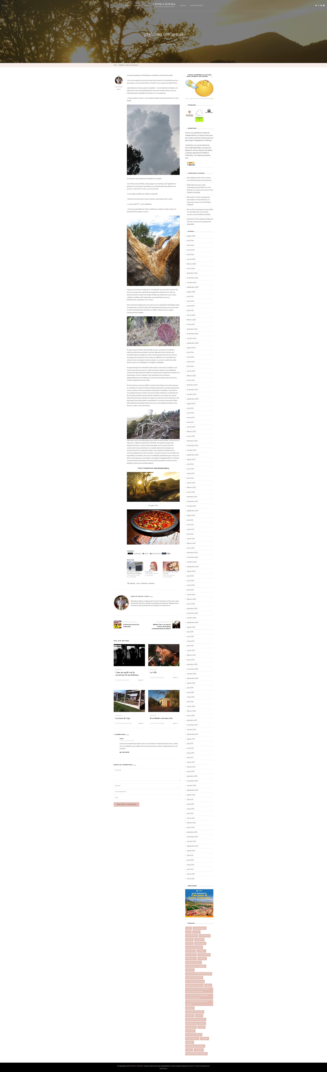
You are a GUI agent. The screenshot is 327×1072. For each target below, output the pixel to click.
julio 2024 (190, 352)
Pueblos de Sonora (194, 1034)
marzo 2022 (191, 483)
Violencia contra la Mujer (196, 1053)
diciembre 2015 (192, 832)
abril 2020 (190, 590)
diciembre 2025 (192, 273)
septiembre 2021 (192, 511)
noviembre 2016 (192, 781)
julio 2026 (190, 240)
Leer (139, 680)
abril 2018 (190, 701)
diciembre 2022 (192, 441)
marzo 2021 (191, 538)
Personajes (191, 1027)
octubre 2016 (191, 785)
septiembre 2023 (193, 399)
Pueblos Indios (192, 1038)
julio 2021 (190, 520)
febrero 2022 (191, 487)
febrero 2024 (191, 375)
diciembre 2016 (192, 776)
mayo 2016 (190, 809)
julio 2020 (190, 576)
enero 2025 (191, 324)
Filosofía (201, 951)
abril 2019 (190, 646)
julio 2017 (190, 743)
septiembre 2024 (193, 343)
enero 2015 (190, 878)
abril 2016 (190, 813)
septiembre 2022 (193, 455)
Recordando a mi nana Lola (161, 718)
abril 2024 (190, 366)
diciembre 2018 (192, 664)
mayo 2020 (191, 585)
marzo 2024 (191, 371)
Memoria (190, 1008)
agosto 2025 (191, 292)
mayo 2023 (191, 417)
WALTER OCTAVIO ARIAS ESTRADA (199, 219)
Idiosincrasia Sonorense (196, 966)
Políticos (190, 1030)
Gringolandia (204, 954)
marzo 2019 (191, 650)
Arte (188, 928)
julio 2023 (190, 408)
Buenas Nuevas (199, 928)
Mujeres (190, 1015)
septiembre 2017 (192, 734)
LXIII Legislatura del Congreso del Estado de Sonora (198, 990)
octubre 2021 (191, 506)
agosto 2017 (191, 739)
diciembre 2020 (192, 552)
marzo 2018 (191, 706)
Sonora (189, 1042)
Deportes (199, 939)
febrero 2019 (191, 655)
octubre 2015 (191, 841)
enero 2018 (191, 715)
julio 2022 (190, 464)
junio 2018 (190, 692)
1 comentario (172, 44)
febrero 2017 (191, 767)
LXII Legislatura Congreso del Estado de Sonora (197, 997)
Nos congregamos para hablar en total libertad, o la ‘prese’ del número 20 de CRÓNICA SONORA (200, 212)
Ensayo (189, 943)
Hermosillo (191, 958)
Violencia (198, 1050)
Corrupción (204, 935)
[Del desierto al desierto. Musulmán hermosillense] (135, 566)
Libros (208, 985)
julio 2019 (190, 632)
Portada (126, 5)
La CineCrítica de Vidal (195, 981)
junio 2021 (190, 524)
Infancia (190, 970)
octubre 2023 (191, 394)
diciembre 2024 (192, 329)
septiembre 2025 (192, 287)
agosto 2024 (191, 347)
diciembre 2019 (192, 608)
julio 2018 (190, 688)
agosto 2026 (191, 236)
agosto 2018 (191, 683)
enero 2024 (191, 380)
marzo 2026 (191, 259)
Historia (202, 958)
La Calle (153, 672)
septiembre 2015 (192, 846)
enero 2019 (190, 660)
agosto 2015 (191, 850)
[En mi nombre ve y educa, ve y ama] (171, 566)
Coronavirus (191, 935)
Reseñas (204, 1038)
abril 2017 (190, 757)
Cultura (146, 5)
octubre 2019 (191, 618)
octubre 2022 (191, 450)
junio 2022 (190, 469)
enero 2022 (191, 492)
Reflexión (151, 583)
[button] (189, 113)
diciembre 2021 (192, 497)
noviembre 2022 (192, 445)
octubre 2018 (191, 674)
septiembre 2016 (192, 790)
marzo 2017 (191, 762)
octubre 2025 (191, 282)
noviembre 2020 (192, 557)
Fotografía (191, 954)
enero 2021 (190, 548)
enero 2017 (190, 771)
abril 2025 (190, 310)
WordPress (163, 1068)
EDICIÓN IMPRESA (196, 5)
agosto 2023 (191, 403)
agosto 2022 (191, 459)
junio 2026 (190, 245)
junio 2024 (190, 357)
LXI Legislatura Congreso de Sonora (197, 1003)
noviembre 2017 (192, 725)
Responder (125, 752)
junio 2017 (190, 748)
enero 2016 (190, 827)
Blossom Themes (194, 1066)
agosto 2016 (191, 795)
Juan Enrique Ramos (119, 88)
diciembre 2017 (192, 720)
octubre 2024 (191, 338)
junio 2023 (190, 413)
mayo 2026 (190, 250)
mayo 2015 (190, 865)
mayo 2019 (190, 641)
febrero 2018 (191, 711)
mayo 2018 (190, 697)
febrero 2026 (191, 264)
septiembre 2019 (192, 622)
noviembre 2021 (192, 501)
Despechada (148, 572)
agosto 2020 (191, 571)
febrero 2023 (191, 431)
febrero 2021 (191, 543)
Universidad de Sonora (195, 1046)
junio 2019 (190, 636)
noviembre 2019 (192, 613)
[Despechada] (153, 566)
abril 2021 (190, 534)
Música (199, 1015)
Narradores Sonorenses (196, 1019)
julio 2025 (190, 296)
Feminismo (190, 951)
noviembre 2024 (192, 334)
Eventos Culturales (194, 947)
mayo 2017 (190, 753)
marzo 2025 (191, 315)
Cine (188, 932)
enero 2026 (191, 268)
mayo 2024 (191, 362)
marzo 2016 (191, 818)
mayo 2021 (190, 529)
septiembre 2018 (192, 678)
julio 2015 (190, 855)
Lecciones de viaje (122, 718)
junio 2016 (190, 804)
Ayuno (138, 583)
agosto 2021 (191, 515)
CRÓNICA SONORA (164, 4)
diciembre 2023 (192, 385)
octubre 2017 (191, 729)
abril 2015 (190, 869)
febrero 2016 (191, 823)
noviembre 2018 (192, 669)
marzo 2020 (191, 594)
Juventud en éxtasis (194, 977)
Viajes (189, 1050)
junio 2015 (190, 860)
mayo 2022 (191, 473)
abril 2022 (190, 478)
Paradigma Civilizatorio (195, 1023)
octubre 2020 (191, 562)
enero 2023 (191, 436)
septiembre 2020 (193, 566)
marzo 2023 (191, 427)
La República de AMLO (194, 985)
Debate (189, 939)
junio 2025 (190, 301)
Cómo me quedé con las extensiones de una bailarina (126, 673)
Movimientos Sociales (195, 1011)
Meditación (144, 583)
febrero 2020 (191, 599)
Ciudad (196, 932)
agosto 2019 (191, 627)
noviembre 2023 (192, 389)
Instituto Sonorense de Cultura (198, 973)
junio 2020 (190, 580)
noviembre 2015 (192, 837)
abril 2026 (190, 254)
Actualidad (136, 5)
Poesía (201, 1027)
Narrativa (183, 5)
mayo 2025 (190, 306)
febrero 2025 (191, 320)
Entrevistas (200, 943)
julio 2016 (190, 799)
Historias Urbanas (193, 962)
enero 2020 (191, 604)
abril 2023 (190, 422)
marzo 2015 (191, 874)
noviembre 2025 (192, 278)
